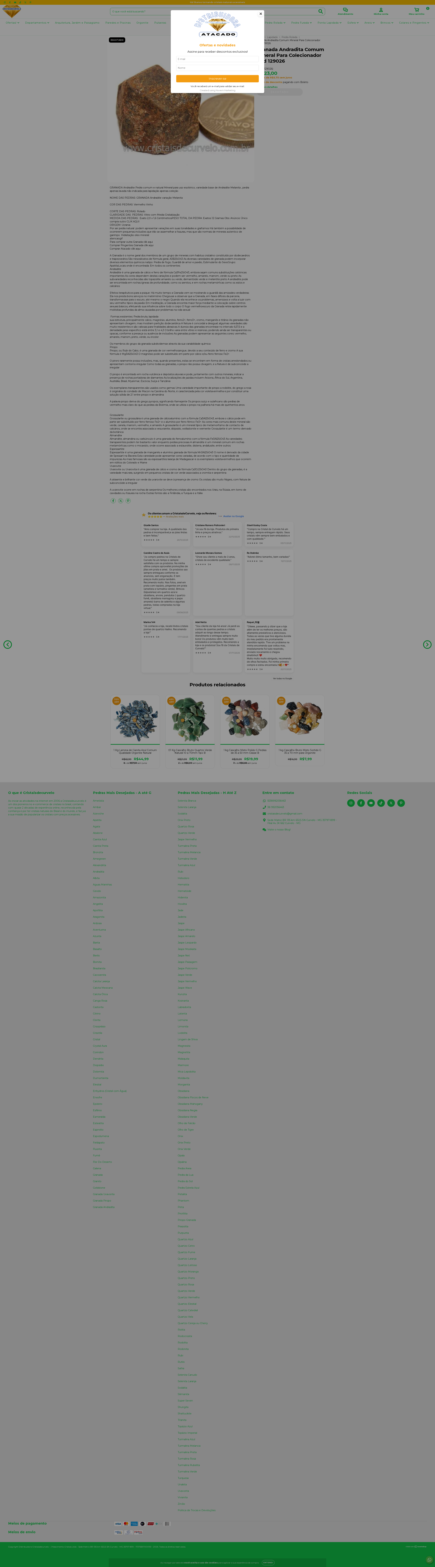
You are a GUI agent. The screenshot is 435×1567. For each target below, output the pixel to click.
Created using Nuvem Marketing (217, 90)
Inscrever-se (217, 78)
